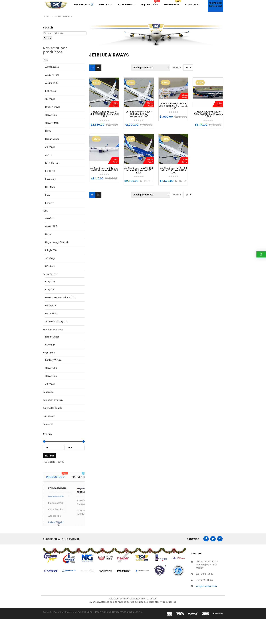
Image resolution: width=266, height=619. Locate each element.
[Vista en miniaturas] (92, 67)
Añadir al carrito (95, 112)
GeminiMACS (52, 123)
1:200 (45, 211)
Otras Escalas (50, 274)
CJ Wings (50, 98)
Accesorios (49, 352)
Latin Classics (52, 163)
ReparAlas (48, 392)
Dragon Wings (52, 107)
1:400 (45, 59)
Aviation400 (51, 82)
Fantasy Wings (53, 360)
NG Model (50, 187)
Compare (113, 112)
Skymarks (50, 344)
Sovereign (50, 179)
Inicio (46, 16)
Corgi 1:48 (50, 281)
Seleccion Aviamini (53, 400)
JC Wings (50, 147)
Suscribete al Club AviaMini (61, 539)
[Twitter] (213, 538)
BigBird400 (50, 90)
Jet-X (48, 155)
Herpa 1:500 (51, 313)
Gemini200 (51, 226)
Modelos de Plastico (53, 329)
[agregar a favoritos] (104, 112)
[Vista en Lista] (98, 67)
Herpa (48, 131)
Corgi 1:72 (50, 289)
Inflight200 (51, 250)
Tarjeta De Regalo (52, 408)
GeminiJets (51, 115)
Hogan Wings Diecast (56, 242)
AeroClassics (52, 66)
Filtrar (49, 455)
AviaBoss (49, 218)
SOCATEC (50, 171)
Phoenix (49, 203)
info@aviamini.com (206, 586)
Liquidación (49, 416)
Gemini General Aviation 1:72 (60, 297)
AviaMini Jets (52, 74)
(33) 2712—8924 (204, 580)
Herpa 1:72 (50, 305)
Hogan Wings (52, 139)
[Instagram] (220, 538)
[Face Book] (206, 538)
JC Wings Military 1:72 (56, 321)
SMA (47, 195)
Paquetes (48, 424)
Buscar (47, 38)
